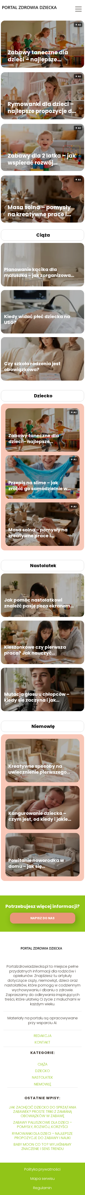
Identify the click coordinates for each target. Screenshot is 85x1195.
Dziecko (43, 396)
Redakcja (42, 1035)
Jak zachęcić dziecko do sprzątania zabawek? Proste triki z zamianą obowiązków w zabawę (42, 1111)
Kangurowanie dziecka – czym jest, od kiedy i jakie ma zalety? (38, 816)
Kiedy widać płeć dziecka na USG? (37, 319)
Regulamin (42, 1187)
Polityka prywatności (42, 1169)
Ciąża (43, 235)
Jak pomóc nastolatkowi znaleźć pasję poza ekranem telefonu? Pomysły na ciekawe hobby (39, 603)
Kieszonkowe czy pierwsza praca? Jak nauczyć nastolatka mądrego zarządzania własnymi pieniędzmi (35, 650)
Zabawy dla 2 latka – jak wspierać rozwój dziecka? (42, 159)
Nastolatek (43, 566)
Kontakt (42, 1042)
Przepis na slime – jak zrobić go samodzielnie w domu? (37, 485)
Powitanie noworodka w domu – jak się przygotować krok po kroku (36, 863)
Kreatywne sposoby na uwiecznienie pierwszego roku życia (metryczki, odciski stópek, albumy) (37, 769)
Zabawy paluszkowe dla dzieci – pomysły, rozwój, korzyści (42, 1124)
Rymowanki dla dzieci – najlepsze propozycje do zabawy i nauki (41, 108)
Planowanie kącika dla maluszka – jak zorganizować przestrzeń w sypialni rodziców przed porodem (38, 272)
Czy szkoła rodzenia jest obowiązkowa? (32, 366)
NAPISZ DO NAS (42, 918)
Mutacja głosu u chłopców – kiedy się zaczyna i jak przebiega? (36, 697)
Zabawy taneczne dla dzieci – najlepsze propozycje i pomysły (38, 56)
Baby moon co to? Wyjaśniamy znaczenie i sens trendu (42, 1146)
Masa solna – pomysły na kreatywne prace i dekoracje (39, 211)
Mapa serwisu (42, 1178)
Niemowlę (43, 726)
